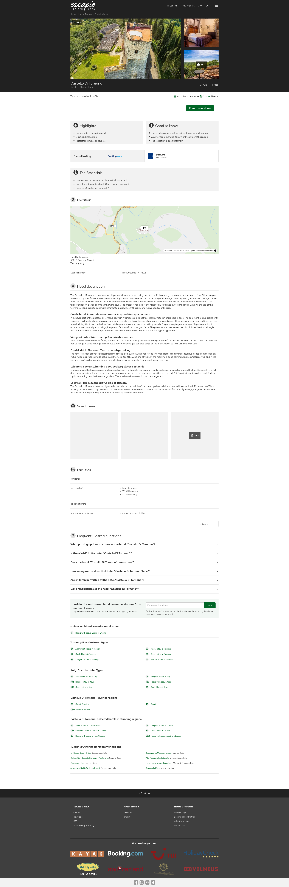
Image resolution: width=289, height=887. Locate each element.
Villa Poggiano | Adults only (157, 758)
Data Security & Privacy (83, 825)
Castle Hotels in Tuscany (83, 654)
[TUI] (163, 854)
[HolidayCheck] (201, 853)
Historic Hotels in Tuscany (159, 659)
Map (216, 84)
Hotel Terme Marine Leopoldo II (159, 763)
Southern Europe (80, 709)
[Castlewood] (163, 869)
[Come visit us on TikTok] (153, 882)
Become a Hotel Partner (184, 817)
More (205, 524)
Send (210, 605)
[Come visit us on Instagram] (142, 882)
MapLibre (168, 250)
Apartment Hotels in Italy (84, 676)
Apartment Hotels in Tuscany (85, 649)
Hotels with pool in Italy (158, 682)
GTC (75, 821)
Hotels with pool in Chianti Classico (88, 736)
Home (73, 14)
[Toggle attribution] (215, 250)
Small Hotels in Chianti (158, 731)
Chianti (151, 704)
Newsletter (78, 817)
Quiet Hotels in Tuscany (158, 654)
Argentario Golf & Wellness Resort (85, 768)
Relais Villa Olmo (153, 768)
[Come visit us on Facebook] (136, 882)
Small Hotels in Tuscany (158, 649)
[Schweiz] (125, 869)
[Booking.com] (125, 854)
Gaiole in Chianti (101, 14)
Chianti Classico (80, 704)
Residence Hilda (77, 763)
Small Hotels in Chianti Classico (86, 725)
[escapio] (83, 5)
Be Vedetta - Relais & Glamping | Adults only (89, 758)
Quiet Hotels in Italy (81, 687)
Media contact (180, 825)
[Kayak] (87, 854)
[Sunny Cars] (87, 869)
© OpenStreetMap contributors (200, 250)
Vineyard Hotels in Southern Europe (88, 731)
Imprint (127, 817)
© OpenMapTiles (181, 250)
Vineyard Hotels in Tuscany (84, 659)
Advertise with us (181, 821)
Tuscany (88, 14)
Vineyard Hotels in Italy (158, 676)
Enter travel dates (200, 108)
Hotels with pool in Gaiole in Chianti (88, 633)
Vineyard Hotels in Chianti (159, 725)
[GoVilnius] (201, 869)
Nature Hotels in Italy (82, 682)
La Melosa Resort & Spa (80, 753)
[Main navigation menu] (216, 6)
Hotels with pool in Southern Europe (163, 736)
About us (128, 812)
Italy (80, 14)
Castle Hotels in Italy (157, 687)
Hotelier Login (180, 812)
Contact (76, 812)
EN (207, 5)
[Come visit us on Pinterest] (147, 882)
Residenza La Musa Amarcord (158, 753)
